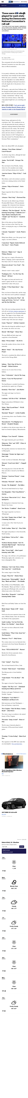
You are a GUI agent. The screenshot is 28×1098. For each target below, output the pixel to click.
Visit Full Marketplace (21, 753)
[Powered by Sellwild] (24, 839)
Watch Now (23, 1)
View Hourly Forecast (7, 852)
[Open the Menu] (2, 1)
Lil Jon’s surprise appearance (16, 311)
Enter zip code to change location (9, 844)
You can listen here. (17, 744)
